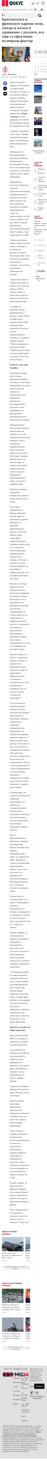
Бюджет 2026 (41, 209)
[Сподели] (5, 94)
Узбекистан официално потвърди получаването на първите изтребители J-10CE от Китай (11, 1336)
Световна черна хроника (41, 179)
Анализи (16, 1391)
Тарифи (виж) (24, 1399)
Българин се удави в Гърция (41, 141)
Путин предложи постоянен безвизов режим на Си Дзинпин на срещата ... (41, 119)
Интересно (17, 1400)
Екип (23, 1416)
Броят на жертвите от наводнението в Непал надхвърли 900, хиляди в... (41, 98)
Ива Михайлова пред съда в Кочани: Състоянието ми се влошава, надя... (41, 109)
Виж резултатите (40, 278)
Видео (15, 1404)
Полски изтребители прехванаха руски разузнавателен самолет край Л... (41, 87)
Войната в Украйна (41, 171)
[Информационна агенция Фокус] (32, 1393)
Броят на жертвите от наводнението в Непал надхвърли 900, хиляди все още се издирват (11, 1307)
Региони (16, 1378)
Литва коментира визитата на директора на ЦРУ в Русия (12, 1255)
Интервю (16, 1395)
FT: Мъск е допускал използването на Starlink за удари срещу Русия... (41, 130)
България (16, 1374)
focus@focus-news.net (25, 1386)
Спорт (15, 1387)
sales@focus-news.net (25, 1411)
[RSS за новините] (37, 1393)
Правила (24, 1421)
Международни (17, 1382)
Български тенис (42, 195)
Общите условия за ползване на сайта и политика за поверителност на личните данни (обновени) (22, 1434)
